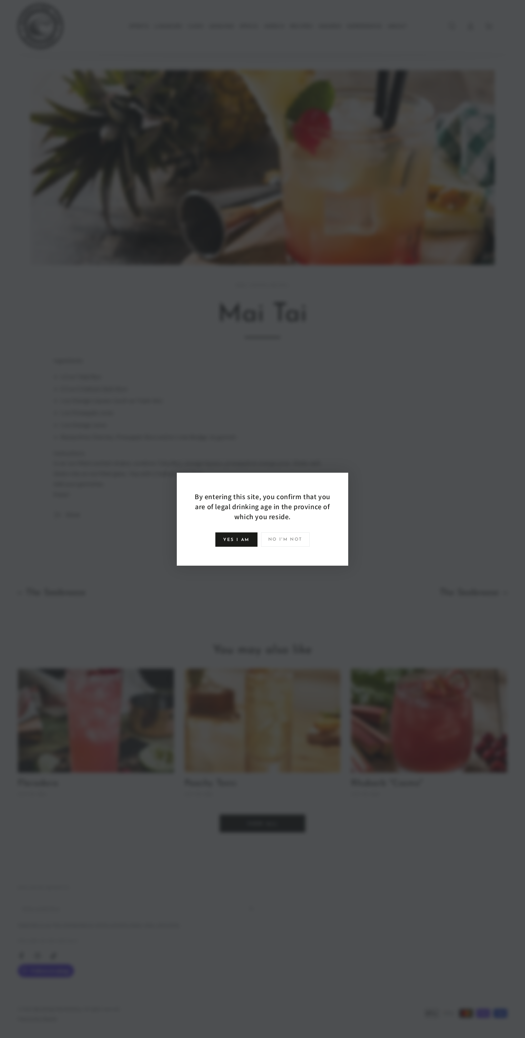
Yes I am (236, 540)
